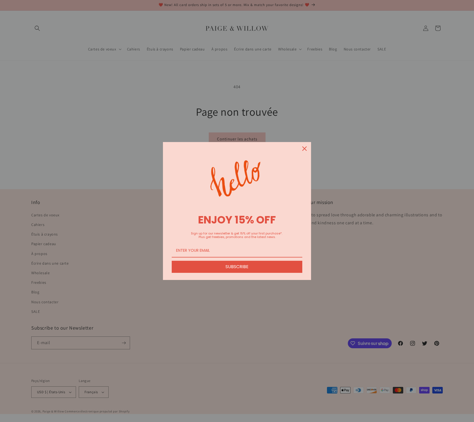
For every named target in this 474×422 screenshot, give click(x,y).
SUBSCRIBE (237, 267)
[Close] (304, 148)
